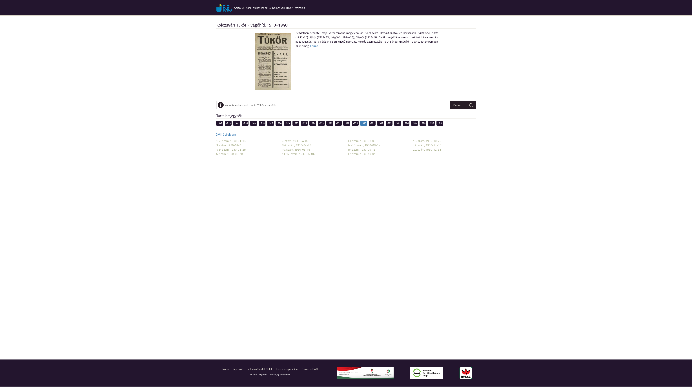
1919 (270, 123)
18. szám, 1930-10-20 (427, 141)
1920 (278, 123)
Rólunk (225, 369)
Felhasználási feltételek (259, 369)
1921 (287, 123)
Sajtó (237, 8)
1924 (312, 123)
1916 (245, 123)
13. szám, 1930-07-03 (361, 141)
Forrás (314, 46)
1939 (431, 123)
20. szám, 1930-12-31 (427, 149)
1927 (338, 123)
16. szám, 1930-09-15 (361, 149)
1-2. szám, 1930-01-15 (231, 141)
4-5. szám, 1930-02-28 (231, 149)
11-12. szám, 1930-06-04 (298, 154)
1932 (380, 123)
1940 (439, 123)
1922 (295, 123)
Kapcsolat (238, 369)
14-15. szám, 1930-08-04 (363, 145)
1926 (329, 123)
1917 (253, 123)
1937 (414, 123)
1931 (372, 123)
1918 (262, 123)
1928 (346, 123)
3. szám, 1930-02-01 (229, 145)
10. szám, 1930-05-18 (296, 149)
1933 (389, 123)
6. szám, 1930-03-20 (229, 154)
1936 (406, 123)
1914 (228, 123)
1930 (363, 123)
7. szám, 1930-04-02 (295, 141)
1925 (321, 123)
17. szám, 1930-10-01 (361, 154)
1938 (422, 123)
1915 (236, 123)
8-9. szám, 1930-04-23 (296, 145)
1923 (304, 123)
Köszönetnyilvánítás (287, 369)
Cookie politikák (310, 369)
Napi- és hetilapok (256, 8)
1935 (397, 123)
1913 (219, 123)
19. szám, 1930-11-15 (427, 145)
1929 (355, 123)
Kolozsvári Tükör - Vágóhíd (288, 8)
